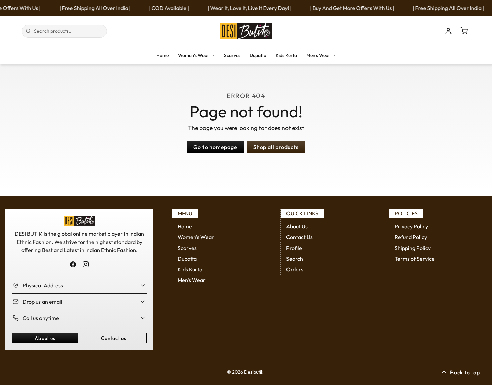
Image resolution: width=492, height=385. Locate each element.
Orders (294, 269)
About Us (297, 226)
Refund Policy (411, 237)
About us (45, 338)
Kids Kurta (286, 55)
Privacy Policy (411, 226)
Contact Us (299, 237)
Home (162, 55)
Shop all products (276, 146)
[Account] (448, 31)
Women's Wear (193, 55)
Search (294, 258)
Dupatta (258, 55)
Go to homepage (215, 146)
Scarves (232, 55)
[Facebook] (73, 264)
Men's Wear (318, 55)
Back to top (465, 372)
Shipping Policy (413, 248)
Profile (294, 248)
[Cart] (464, 31)
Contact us (113, 338)
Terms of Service (415, 258)
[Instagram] (85, 264)
